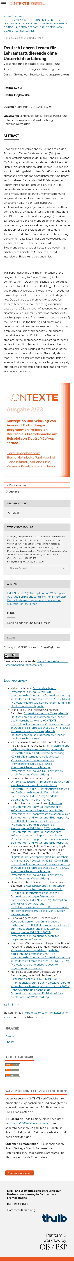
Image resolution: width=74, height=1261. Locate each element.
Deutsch (10, 1036)
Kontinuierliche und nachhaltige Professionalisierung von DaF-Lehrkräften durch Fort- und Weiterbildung (40, 749)
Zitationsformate (18, 568)
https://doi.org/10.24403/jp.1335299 (30, 106)
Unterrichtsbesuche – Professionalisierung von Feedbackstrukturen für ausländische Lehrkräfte (40, 785)
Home (7, 16)
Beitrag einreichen (19, 1173)
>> (17, 1004)
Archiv (17, 16)
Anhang (14, 491)
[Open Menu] (3, 3)
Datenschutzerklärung (21, 1210)
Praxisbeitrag (17, 485)
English (10, 1042)
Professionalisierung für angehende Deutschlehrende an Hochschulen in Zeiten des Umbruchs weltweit (39, 717)
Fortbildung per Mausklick (27, 979)
